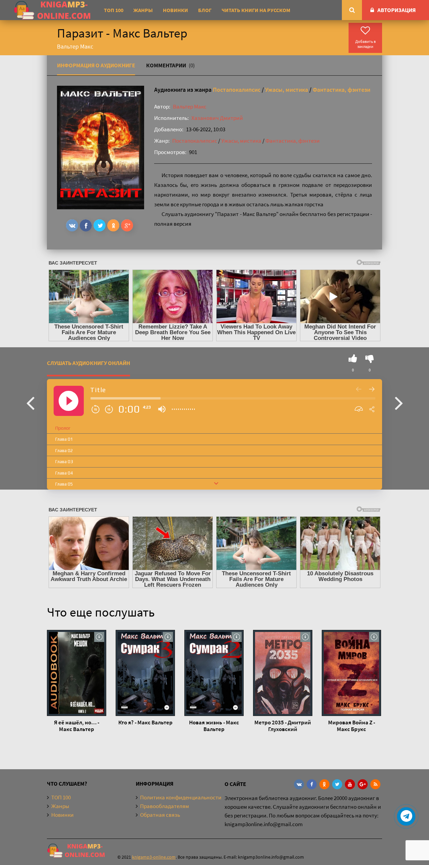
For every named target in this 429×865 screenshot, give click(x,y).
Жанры (143, 10)
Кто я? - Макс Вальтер (145, 722)
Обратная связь (160, 814)
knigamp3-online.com (154, 857)
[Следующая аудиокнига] (399, 402)
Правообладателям (164, 806)
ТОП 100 (113, 10)
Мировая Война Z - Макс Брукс (351, 725)
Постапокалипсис (236, 89)
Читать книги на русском (256, 10)
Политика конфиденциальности (181, 797)
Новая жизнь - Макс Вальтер (214, 725)
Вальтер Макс (189, 106)
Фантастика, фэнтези (341, 89)
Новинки (175, 10)
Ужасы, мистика (286, 89)
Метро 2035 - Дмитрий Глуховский (282, 725)
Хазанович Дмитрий (217, 118)
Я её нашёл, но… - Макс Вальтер (76, 725)
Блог (204, 10)
